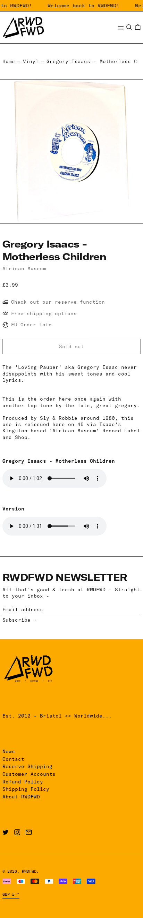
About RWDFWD (21, 797)
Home (8, 61)
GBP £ (8, 894)
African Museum (24, 268)
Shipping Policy (25, 789)
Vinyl (31, 61)
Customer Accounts (29, 774)
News (8, 751)
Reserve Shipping (27, 766)
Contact (13, 759)
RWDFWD (29, 871)
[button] (129, 27)
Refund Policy (22, 782)
